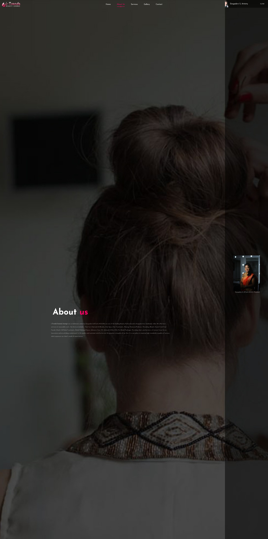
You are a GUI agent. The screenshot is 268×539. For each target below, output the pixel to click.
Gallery (147, 4)
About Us (121, 4)
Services (134, 4)
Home (108, 4)
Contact (159, 4)
